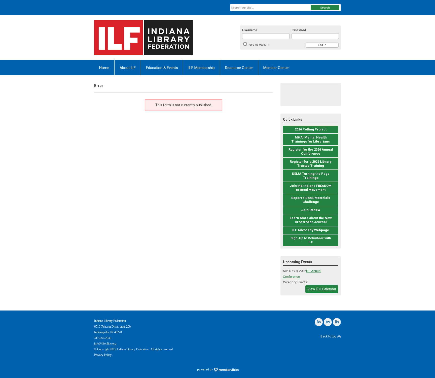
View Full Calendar (321, 289)
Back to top (328, 336)
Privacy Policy (103, 355)
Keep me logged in (258, 44)
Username (249, 30)
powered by (205, 369)
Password (299, 30)
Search (325, 7)
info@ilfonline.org (105, 343)
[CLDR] (143, 37)
